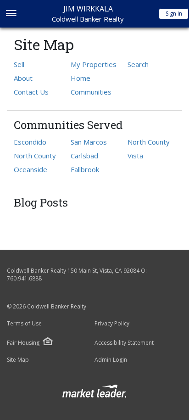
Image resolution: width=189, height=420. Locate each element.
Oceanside (30, 169)
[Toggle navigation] (11, 14)
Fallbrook (85, 169)
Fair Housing (23, 343)
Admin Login (110, 360)
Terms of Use (24, 323)
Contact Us (31, 91)
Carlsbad (84, 155)
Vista (135, 155)
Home (80, 78)
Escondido (30, 141)
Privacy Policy (111, 323)
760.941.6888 (24, 278)
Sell (19, 64)
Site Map (18, 360)
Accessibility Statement (124, 343)
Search (138, 64)
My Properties (94, 64)
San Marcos (89, 141)
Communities (91, 91)
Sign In (174, 13)
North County (35, 155)
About (23, 78)
